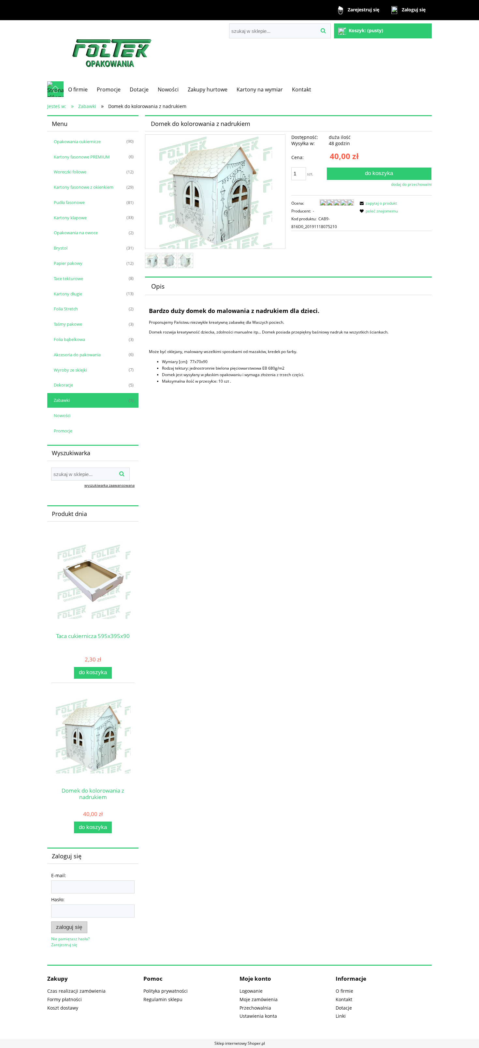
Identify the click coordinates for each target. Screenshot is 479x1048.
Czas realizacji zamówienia (76, 991)
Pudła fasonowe (69, 202)
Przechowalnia (255, 1008)
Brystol (60, 248)
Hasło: (58, 899)
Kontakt (344, 999)
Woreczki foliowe (70, 172)
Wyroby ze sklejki (70, 370)
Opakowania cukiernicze (77, 141)
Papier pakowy (68, 263)
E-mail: (58, 875)
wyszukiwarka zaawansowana (109, 485)
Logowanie (251, 991)
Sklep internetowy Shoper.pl (239, 1043)
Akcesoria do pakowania (77, 355)
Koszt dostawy (62, 1008)
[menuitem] (78, 89)
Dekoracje (63, 385)
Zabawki (62, 400)
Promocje (63, 431)
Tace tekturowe (68, 278)
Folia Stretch (66, 309)
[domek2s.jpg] (185, 260)
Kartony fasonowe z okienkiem (83, 187)
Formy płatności (64, 999)
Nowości (62, 415)
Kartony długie (68, 294)
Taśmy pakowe (68, 324)
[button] (377, 203)
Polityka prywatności (165, 991)
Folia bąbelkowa (69, 339)
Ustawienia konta (258, 1016)
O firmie (344, 991)
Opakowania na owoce (76, 233)
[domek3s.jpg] (169, 260)
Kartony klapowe (70, 218)
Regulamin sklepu (162, 999)
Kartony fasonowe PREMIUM (82, 157)
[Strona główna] (112, 50)
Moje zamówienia (259, 999)
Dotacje (344, 1008)
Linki (341, 1016)
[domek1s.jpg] (152, 260)
